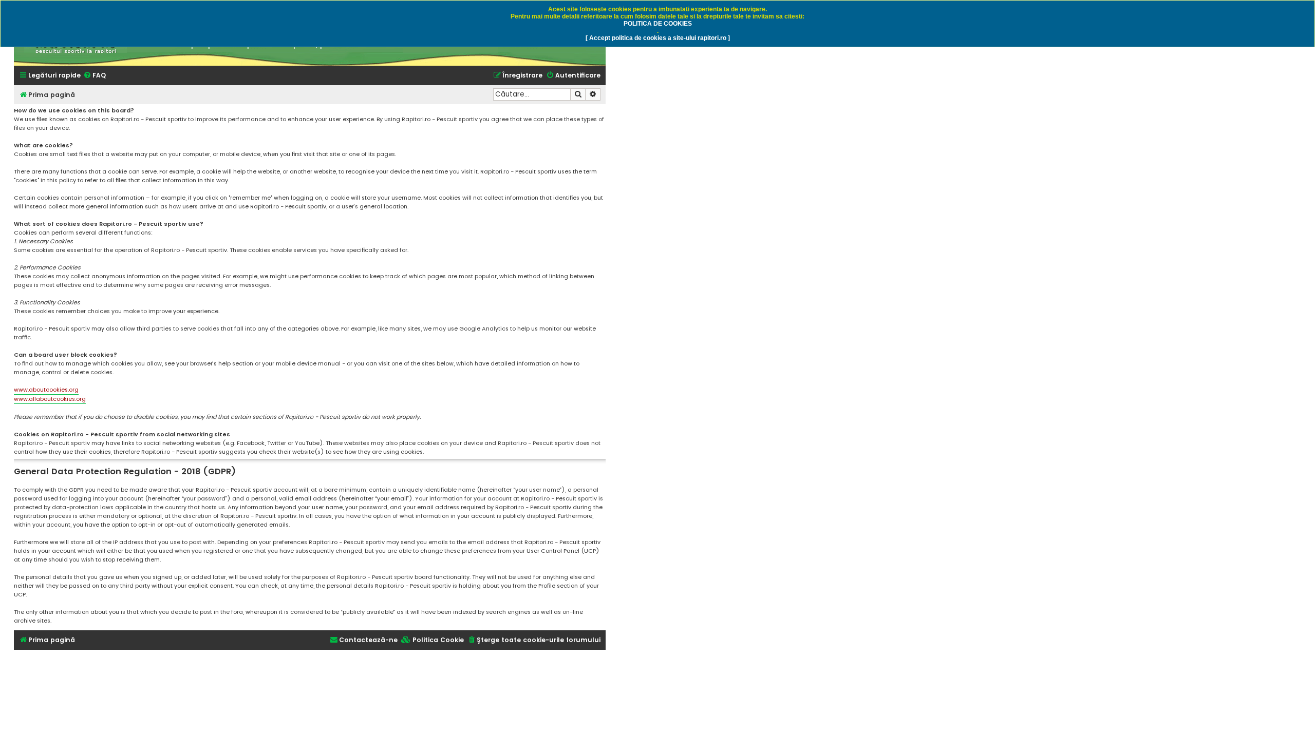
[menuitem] (94, 76)
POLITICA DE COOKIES (658, 23)
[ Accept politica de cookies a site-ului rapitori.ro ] (658, 38)
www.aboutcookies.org (46, 389)
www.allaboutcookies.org (50, 399)
